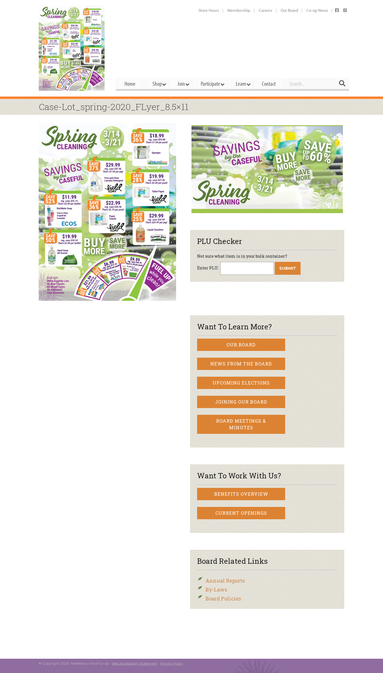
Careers (265, 10)
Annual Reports (225, 580)
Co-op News (317, 10)
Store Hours (209, 10)
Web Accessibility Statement (134, 663)
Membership (238, 10)
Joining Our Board (241, 402)
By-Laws (216, 589)
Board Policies (223, 598)
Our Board (289, 10)
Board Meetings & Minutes (241, 424)
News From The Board (241, 364)
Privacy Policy (171, 663)
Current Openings (241, 513)
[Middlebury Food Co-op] (72, 48)
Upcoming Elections (241, 383)
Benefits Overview (241, 494)
